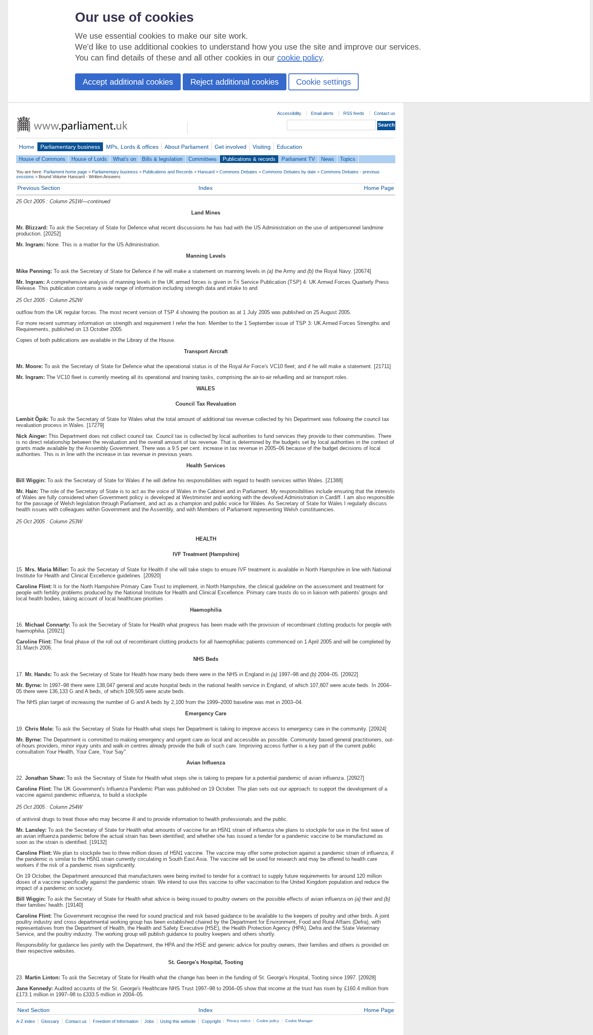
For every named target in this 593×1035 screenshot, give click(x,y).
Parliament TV (298, 159)
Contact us (384, 113)
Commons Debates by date (289, 171)
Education (289, 147)
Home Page (379, 188)
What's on (124, 159)
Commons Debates (238, 171)
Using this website (178, 1021)
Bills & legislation (162, 159)
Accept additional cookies (128, 81)
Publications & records (249, 159)
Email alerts (322, 113)
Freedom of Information (115, 1021)
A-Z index (25, 1021)
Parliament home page (65, 171)
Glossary (50, 1021)
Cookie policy (268, 1021)
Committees (202, 159)
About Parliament (187, 147)
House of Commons (42, 159)
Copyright (211, 1021)
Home (26, 147)
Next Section (33, 1010)
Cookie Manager (299, 1021)
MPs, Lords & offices (132, 147)
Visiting (262, 147)
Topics (347, 159)
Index (205, 188)
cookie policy (299, 57)
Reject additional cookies (234, 81)
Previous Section (38, 188)
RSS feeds (353, 113)
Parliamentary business (70, 147)
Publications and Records (168, 171)
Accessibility (289, 113)
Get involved (230, 147)
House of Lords (89, 159)
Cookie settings (323, 81)
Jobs (149, 1021)
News (327, 159)
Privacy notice (239, 1021)
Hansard (206, 171)
